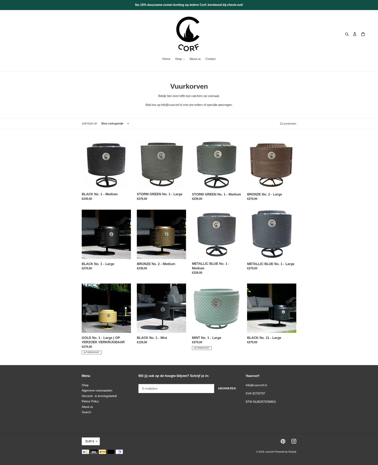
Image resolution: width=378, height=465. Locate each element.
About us (87, 406)
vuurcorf (269, 451)
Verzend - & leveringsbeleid (99, 396)
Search (86, 412)
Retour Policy (90, 401)
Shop (85, 385)
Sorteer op (89, 123)
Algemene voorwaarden (97, 390)
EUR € (89, 441)
